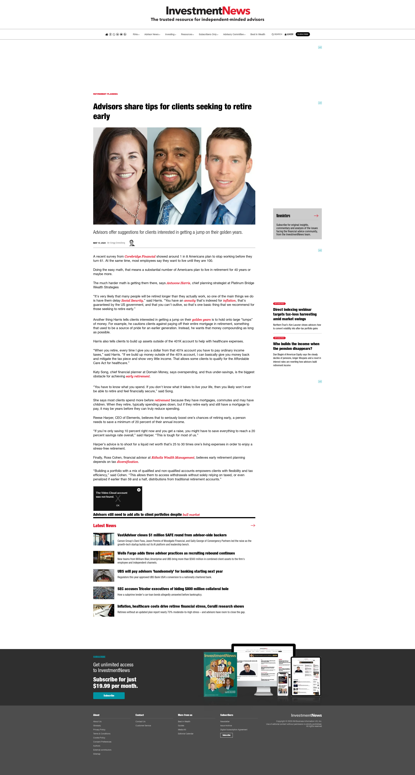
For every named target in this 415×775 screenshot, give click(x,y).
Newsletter (225, 721)
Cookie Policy (99, 737)
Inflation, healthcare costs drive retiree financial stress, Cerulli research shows (181, 606)
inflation (229, 300)
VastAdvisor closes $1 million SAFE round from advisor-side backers (172, 535)
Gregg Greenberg (117, 243)
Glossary (97, 725)
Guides (181, 725)
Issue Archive (226, 725)
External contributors (102, 750)
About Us (97, 721)
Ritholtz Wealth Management (173, 457)
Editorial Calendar (185, 733)
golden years (201, 319)
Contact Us (140, 721)
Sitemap (96, 754)
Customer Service (143, 725)
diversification (127, 462)
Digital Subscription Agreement (233, 729)
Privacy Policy (99, 729)
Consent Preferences (102, 742)
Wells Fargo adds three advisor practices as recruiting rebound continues (176, 553)
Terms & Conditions (101, 733)
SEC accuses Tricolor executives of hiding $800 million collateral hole (173, 589)
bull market (191, 514)
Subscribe (109, 695)
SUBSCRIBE (302, 34)
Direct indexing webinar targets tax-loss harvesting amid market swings (295, 314)
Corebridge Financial (140, 256)
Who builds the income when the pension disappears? (296, 346)
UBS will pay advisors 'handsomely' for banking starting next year (170, 571)
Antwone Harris (178, 283)
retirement (162, 400)
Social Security (132, 300)
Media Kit (182, 729)
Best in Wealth (257, 34)
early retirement (138, 376)
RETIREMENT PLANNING (105, 94)
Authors (96, 746)
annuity (190, 300)
